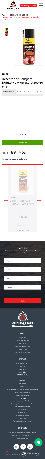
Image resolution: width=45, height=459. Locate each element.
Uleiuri (22, 366)
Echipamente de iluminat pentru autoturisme (22, 389)
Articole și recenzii (22, 340)
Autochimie (22, 378)
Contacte (22, 343)
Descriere (21, 91)
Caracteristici (8, 91)
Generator (22, 380)
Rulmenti (23, 418)
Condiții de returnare (23, 346)
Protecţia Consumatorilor (22, 352)
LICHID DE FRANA (22, 375)
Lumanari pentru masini (22, 406)
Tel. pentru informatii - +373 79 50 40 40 (22, 432)
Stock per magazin (34, 91)
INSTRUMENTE (23, 409)
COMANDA (22, 142)
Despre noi (22, 338)
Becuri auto (22, 398)
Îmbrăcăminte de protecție (23, 421)
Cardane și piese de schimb (23, 401)
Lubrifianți (22, 369)
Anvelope (22, 383)
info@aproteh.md (22, 438)
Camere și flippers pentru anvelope (22, 404)
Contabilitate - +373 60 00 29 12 (23, 435)
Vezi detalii (22, 225)
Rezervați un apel (28, 5)
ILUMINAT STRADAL (22, 415)
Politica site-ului (22, 349)
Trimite (22, 301)
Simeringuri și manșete (22, 392)
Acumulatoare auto (22, 363)
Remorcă (23, 386)
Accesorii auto (22, 412)
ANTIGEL (23, 372)
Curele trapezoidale (22, 395)
